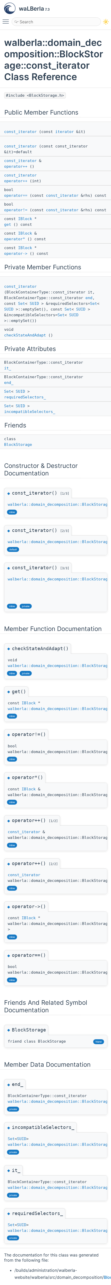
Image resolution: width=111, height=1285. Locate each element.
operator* (14, 239)
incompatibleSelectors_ (29, 411)
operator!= (15, 210)
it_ (7, 368)
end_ (8, 382)
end (88, 298)
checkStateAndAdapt (25, 335)
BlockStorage (18, 444)
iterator (64, 131)
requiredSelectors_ (25, 397)
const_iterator (20, 131)
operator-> (15, 253)
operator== (15, 195)
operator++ (15, 166)
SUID (34, 303)
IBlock (25, 218)
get (7, 224)
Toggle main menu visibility (6, 21)
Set (21, 303)
